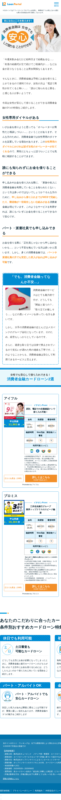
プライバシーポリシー (22, 791)
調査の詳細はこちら (11, 779)
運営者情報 (5, 791)
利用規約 (38, 791)
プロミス (11, 496)
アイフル (11, 398)
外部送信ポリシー (53, 791)
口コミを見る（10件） (14, 478)
